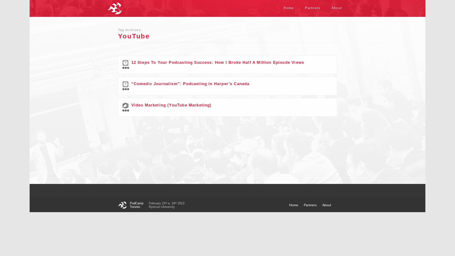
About (337, 8)
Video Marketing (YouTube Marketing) (171, 105)
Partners (312, 8)
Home (289, 8)
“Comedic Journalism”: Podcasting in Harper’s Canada (190, 84)
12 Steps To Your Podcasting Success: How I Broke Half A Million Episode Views (217, 62)
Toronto (115, 8)
